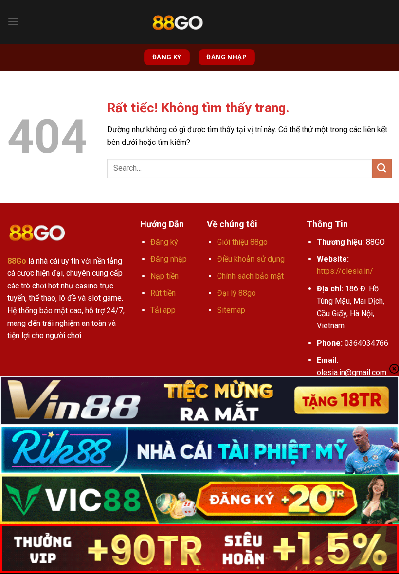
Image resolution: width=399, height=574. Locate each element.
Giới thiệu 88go (242, 242)
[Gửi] (382, 168)
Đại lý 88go (236, 293)
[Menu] (13, 22)
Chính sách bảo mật (250, 276)
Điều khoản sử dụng (251, 259)
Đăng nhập (168, 259)
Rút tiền (163, 293)
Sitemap (231, 310)
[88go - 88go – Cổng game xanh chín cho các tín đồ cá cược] (177, 22)
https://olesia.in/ (345, 271)
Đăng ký (164, 242)
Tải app (163, 310)
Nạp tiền (164, 276)
